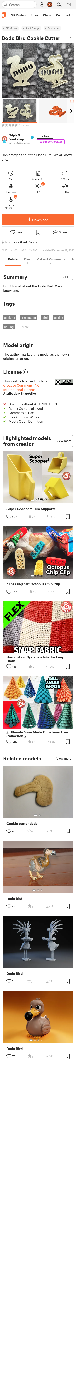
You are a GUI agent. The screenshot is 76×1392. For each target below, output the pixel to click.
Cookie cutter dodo (22, 824)
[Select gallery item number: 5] (44, 650)
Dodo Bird (14, 973)
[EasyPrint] (42, 4)
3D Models (11, 28)
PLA (38, 191)
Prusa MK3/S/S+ (11, 206)
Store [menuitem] (34, 15)
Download (40, 220)
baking (9, 327)
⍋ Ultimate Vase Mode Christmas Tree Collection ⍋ (37, 734)
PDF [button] (68, 277)
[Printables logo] (4, 15)
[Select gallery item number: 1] (32, 500)
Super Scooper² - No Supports (31, 509)
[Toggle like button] (8, 516)
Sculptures (54, 28)
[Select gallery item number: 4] (43, 500)
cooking (9, 317)
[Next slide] (70, 111)
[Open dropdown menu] (70, 37)
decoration (28, 317)
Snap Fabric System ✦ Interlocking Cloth (34, 659)
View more (63, 441)
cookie (58, 317)
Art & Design (33, 28)
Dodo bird (14, 899)
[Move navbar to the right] (72, 15)
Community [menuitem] (64, 15)
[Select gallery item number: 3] (40, 500)
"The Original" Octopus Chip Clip (33, 584)
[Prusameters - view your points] (49, 4)
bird (45, 317)
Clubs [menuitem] (47, 15)
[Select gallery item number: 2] (36, 500)
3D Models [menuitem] (18, 15)
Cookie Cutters (28, 242)
